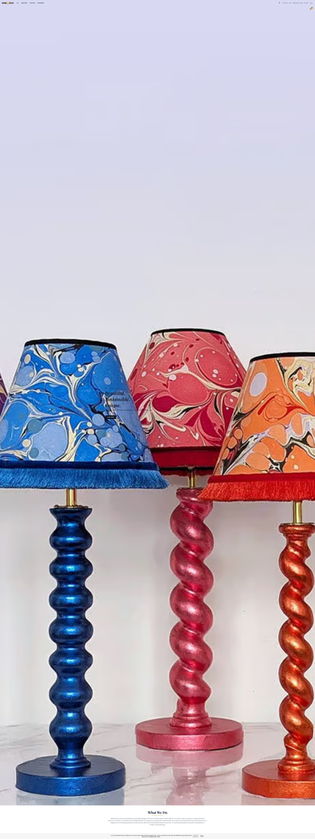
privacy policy (139, 433)
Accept (195, 836)
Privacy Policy (202, 836)
